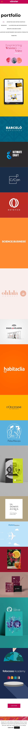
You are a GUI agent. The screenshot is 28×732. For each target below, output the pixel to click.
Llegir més (10, 727)
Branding (4, 25)
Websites (14, 35)
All (4, 21)
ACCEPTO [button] (17, 727)
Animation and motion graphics (16, 21)
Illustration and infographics (18, 25)
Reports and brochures (14, 28)
